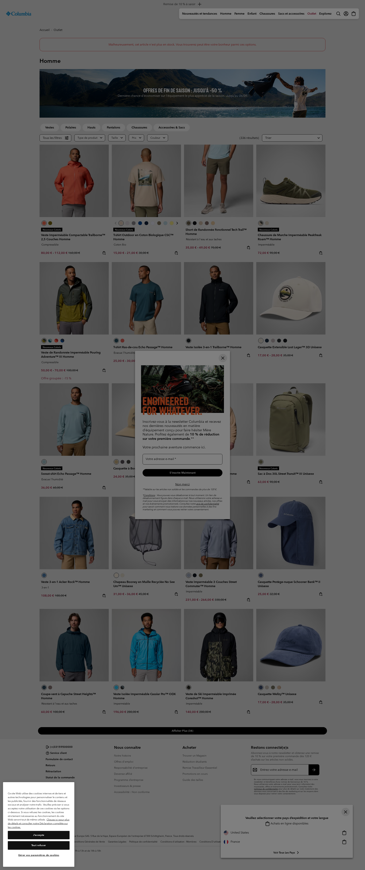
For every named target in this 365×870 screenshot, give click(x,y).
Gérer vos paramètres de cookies (38, 855)
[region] (38, 824)
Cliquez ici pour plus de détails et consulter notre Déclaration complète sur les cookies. (38, 823)
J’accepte (38, 835)
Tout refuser (38, 845)
